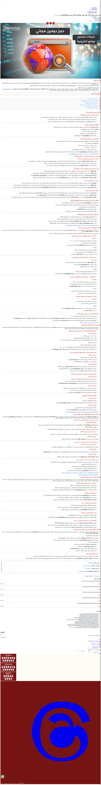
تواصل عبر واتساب (86, 565)
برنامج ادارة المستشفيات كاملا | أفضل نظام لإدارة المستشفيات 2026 (86, 622)
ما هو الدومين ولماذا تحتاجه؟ (93, 98)
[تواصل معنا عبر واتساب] (2, 776)
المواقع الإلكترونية (96, 6)
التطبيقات (97, 10)
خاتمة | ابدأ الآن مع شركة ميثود (92, 107)
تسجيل (99, 653)
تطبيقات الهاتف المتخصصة (92, 12)
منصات (95, 17)
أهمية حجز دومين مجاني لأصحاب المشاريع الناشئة (89, 100)
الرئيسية (97, 4)
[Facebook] (96, 576)
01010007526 (91, 563)
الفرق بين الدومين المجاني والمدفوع (91, 103)
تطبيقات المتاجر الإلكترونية (92, 11)
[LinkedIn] (89, 576)
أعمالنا (98, 15)
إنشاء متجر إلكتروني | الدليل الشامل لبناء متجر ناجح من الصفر (87, 626)
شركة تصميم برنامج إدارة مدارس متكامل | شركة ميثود (92, 592)
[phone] (50, 23)
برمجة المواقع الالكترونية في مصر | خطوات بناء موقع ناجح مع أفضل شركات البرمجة (83, 627)
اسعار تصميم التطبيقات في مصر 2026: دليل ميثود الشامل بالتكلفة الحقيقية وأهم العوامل (83, 625)
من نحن (97, 5)
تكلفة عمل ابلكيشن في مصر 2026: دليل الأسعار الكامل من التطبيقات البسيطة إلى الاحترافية (82, 619)
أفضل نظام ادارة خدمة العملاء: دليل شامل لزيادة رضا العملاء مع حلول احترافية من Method (82, 624)
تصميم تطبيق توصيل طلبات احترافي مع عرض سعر (89, 613)
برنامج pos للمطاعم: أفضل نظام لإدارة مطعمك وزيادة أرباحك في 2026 (86, 623)
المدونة (97, 14)
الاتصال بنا (97, 20)
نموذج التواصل (82, 571)
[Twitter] (92, 576)
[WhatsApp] (94, 576)
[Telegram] (87, 576)
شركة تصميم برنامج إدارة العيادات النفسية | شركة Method (88, 618)
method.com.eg (89, 568)
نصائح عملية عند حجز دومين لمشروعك (91, 106)
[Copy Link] (85, 576)
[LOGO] (96, 2)
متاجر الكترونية (94, 8)
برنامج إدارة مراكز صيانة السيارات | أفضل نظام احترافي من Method (86, 621)
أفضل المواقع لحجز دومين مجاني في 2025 (90, 101)
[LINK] (21, 783)
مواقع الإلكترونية (94, 7)
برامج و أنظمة (96, 13)
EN (53, 23)
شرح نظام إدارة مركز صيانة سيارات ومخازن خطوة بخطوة (88, 620)
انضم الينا (97, 19)
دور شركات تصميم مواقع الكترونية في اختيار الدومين (88, 104)
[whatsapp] (47, 23)
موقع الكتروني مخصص (93, 9)
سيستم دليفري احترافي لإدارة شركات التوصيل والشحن (91, 586)
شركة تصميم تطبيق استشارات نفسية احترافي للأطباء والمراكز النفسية (89, 603)
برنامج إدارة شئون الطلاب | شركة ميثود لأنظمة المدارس (91, 597)
